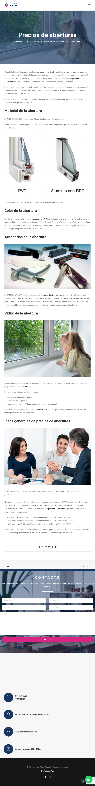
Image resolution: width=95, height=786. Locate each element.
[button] (89, 779)
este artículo (42, 409)
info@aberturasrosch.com (26, 732)
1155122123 (20, 699)
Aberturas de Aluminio (38, 42)
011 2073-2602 (21, 696)
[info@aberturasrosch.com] (8, 732)
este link (35, 533)
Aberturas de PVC (58, 42)
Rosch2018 (77, 42)
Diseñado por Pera (47, 771)
